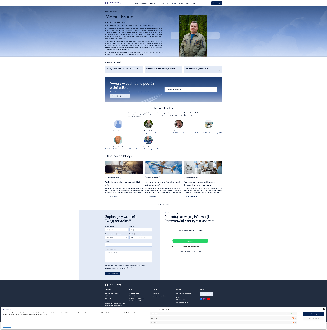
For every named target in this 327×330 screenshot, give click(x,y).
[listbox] (195, 3)
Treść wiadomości (110, 249)
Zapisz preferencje (313, 318)
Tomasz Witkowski (148, 147)
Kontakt (180, 3)
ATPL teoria (108, 296)
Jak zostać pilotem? (141, 3)
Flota (162, 3)
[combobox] (116, 237)
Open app (190, 241)
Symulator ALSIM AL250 (136, 298)
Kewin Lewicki (209, 131)
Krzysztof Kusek (178, 131)
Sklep (187, 3)
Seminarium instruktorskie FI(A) (115, 303)
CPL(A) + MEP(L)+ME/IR (112, 293)
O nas (174, 3)
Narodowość (113, 234)
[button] (323, 309)
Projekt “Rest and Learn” (183, 293)
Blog (168, 3)
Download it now (196, 251)
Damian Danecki (118, 147)
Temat (107, 241)
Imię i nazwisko (110, 226)
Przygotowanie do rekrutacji (114, 305)
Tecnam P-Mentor (134, 296)
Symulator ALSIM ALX (135, 301)
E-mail (131, 226)
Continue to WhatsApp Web (190, 246)
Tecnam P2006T (134, 293)
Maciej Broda (148, 131)
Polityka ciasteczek (7, 327)
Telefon (135, 234)
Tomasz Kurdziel (118, 131)
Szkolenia (152, 3)
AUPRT (107, 301)
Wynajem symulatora (159, 296)
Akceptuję (314, 314)
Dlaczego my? (180, 300)
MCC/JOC (108, 298)
